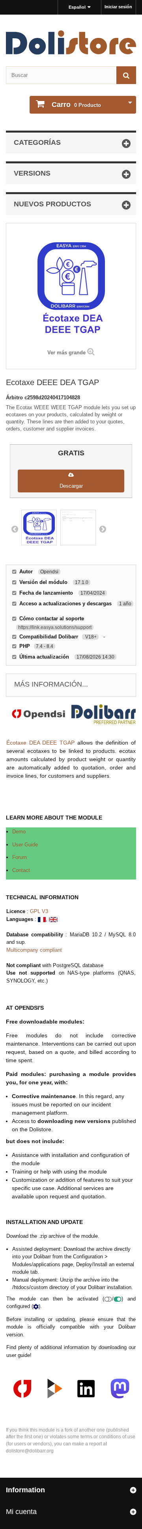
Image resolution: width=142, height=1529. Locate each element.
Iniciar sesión (118, 6)
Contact (21, 870)
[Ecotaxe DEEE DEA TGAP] (39, 527)
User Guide (25, 845)
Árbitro (15, 397)
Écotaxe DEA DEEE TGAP (40, 742)
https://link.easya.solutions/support (55, 627)
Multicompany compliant (34, 950)
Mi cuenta (21, 1512)
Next (102, 529)
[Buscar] (126, 75)
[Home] (71, 42)
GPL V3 (39, 911)
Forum (19, 857)
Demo (19, 832)
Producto (76, 105)
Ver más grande (66, 353)
